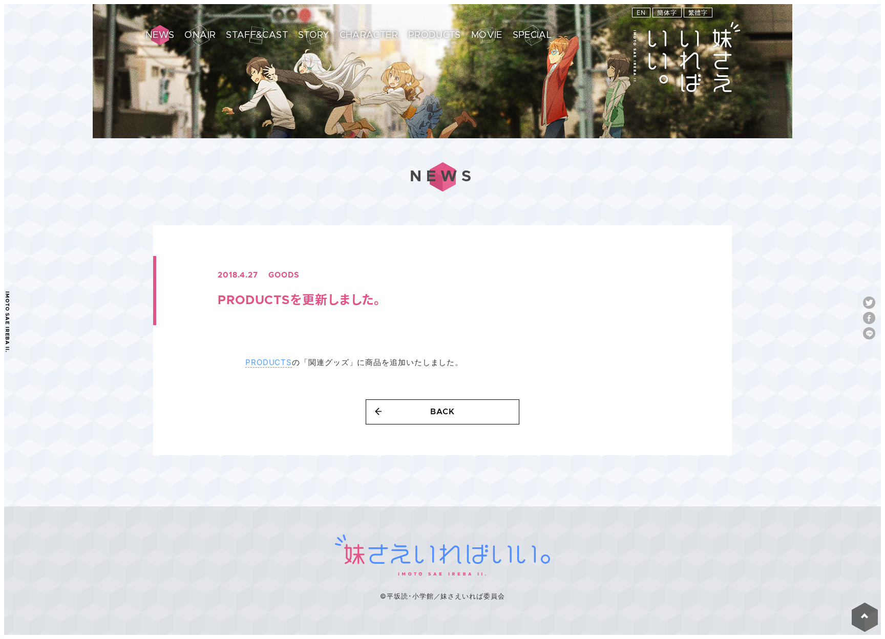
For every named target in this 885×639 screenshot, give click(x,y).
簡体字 (667, 12)
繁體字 (698, 12)
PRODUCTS (268, 362)
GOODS (284, 275)
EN (641, 12)
